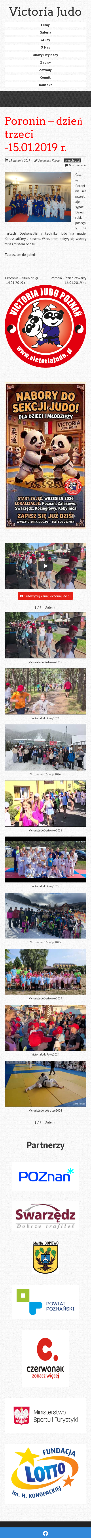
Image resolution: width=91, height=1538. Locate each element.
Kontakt (45, 85)
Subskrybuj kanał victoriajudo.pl (48, 596)
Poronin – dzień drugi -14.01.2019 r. (21, 280)
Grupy (45, 40)
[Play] (45, 566)
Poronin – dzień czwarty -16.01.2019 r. (68, 280)
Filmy (45, 25)
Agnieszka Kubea (49, 160)
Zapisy (45, 62)
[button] (38, 197)
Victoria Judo (45, 12)
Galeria (45, 32)
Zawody (45, 70)
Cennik (45, 77)
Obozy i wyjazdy (45, 55)
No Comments (77, 165)
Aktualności (72, 160)
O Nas (45, 47)
